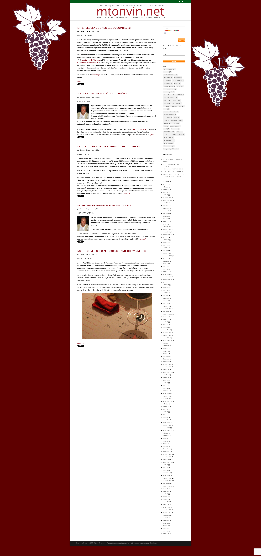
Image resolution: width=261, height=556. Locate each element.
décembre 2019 (167, 226)
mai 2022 (165, 195)
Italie (181, 106)
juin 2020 (165, 216)
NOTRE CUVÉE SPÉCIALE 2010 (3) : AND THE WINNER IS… (112, 251)
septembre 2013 (167, 372)
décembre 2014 (167, 332)
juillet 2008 (166, 520)
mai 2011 (165, 441)
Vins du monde (169, 146)
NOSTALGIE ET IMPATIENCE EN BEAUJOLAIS (104, 205)
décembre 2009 (167, 478)
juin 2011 (165, 438)
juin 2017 (165, 287)
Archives (149, 17)
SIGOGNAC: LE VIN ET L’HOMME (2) (173, 169)
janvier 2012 (166, 422)
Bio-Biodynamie (169, 69)
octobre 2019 (166, 232)
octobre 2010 (166, 459)
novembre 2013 (167, 367)
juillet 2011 (166, 436)
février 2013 (166, 391)
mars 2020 (166, 219)
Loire (176, 117)
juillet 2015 (166, 319)
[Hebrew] (165, 33)
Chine (177, 83)
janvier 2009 (166, 507)
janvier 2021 (166, 211)
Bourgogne (168, 77)
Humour (167, 106)
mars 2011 (166, 446)
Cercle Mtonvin (178, 80)
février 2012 (166, 420)
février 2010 (166, 473)
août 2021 (165, 203)
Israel (174, 106)
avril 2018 (165, 266)
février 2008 (166, 533)
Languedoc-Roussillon (171, 112)
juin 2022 (165, 192)
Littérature (168, 117)
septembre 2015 (167, 314)
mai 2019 (165, 245)
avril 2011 (165, 443)
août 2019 (165, 237)
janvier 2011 (166, 451)
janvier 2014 (166, 361)
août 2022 (165, 187)
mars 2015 (166, 327)
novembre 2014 (167, 335)
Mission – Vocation (122, 17)
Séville (179, 132)
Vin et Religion (169, 143)
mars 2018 (166, 269)
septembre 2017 (167, 279)
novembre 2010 (167, 457)
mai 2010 (165, 465)
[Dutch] (171, 30)
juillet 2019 (166, 240)
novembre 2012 (167, 398)
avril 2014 (165, 353)
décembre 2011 (167, 425)
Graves (167, 103)
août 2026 (165, 184)
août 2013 (165, 375)
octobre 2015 (166, 311)
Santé (166, 129)
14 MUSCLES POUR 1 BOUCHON (172, 177)
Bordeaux (167, 72)
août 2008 (165, 518)
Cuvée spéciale (169, 94)
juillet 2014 (166, 346)
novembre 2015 (167, 308)
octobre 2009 (166, 483)
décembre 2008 (167, 510)
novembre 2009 (167, 481)
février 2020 (166, 221)
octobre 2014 (166, 338)
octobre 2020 (166, 213)
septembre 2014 (167, 340)
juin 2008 (165, 523)
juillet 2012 (166, 406)
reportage (96, 75)
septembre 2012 (167, 401)
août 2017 (165, 282)
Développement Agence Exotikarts (144, 543)
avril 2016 (165, 303)
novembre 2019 (167, 229)
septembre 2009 (167, 486)
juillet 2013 (166, 377)
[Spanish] (169, 30)
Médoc (166, 120)
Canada (167, 80)
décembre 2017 (167, 277)
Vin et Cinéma (168, 137)
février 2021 (166, 208)
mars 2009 (166, 502)
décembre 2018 (167, 253)
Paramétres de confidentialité (118, 543)
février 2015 (166, 330)
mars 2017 (166, 295)
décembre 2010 (167, 454)
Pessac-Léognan (176, 120)
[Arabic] (176, 30)
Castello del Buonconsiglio (87, 63)
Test (164, 157)
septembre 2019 (167, 234)
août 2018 (165, 258)
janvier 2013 (166, 393)
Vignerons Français (177, 134)
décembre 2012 (167, 396)
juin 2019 (165, 242)
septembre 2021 (167, 200)
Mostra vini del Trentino (91, 60)
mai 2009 (165, 496)
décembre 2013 (167, 364)
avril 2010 (165, 467)
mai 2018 (165, 264)
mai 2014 (165, 351)
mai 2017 (165, 290)
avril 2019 (165, 248)
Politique (167, 123)
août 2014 (165, 343)
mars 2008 (166, 531)
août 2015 (165, 316)
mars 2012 (166, 417)
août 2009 (165, 488)
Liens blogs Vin (137, 17)
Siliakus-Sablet (169, 132)
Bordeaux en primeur (170, 75)
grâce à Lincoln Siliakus (139, 129)
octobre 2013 (166, 369)
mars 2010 (166, 470)
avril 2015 (165, 324)
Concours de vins (170, 89)
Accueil (99, 17)
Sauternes (175, 129)
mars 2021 (166, 205)
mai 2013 (165, 383)
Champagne (168, 83)
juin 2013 (165, 380)
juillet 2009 (166, 491)
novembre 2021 (167, 197)
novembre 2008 (167, 512)
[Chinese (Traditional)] (178, 30)
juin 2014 (165, 348)
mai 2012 (165, 412)
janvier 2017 (166, 301)
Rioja (166, 126)
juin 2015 (165, 322)
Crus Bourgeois (169, 92)
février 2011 (166, 449)
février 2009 (166, 504)
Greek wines (176, 103)
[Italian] (174, 30)
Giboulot (167, 100)
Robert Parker (175, 126)
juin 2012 (165, 409)
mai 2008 (165, 525)
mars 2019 (166, 250)
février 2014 (166, 359)
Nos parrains (109, 17)
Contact (157, 17)
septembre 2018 (167, 256)
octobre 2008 (166, 515)
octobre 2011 (166, 428)
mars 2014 (166, 356)
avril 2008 (165, 528)
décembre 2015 (167, 306)
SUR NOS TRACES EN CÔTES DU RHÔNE (102, 93)
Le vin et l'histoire (170, 114)
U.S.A (166, 134)
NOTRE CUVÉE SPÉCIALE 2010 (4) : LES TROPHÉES (108, 146)
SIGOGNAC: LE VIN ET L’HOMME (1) (173, 171)
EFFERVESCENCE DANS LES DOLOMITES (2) (104, 28)
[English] (167, 30)
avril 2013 (165, 385)
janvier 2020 (166, 224)
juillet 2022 (166, 189)
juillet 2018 (166, 261)
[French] (165, 30)
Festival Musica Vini (170, 97)
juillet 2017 (166, 285)
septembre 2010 (167, 462)
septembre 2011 (167, 430)
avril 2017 (165, 293)
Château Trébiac (169, 86)
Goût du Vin (176, 100)
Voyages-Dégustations (171, 149)
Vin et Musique (169, 140)
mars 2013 (166, 388)
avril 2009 (165, 499)
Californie (178, 77)
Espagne (180, 94)
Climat (180, 86)
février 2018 (166, 271)
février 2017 (166, 298)
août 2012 (165, 404)
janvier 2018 (166, 274)
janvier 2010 (166, 475)
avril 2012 (165, 414)
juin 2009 (165, 494)
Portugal (176, 123)
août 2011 (165, 433)
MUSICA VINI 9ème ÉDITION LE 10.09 (173, 174)
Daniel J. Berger (85, 31)
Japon (166, 109)
